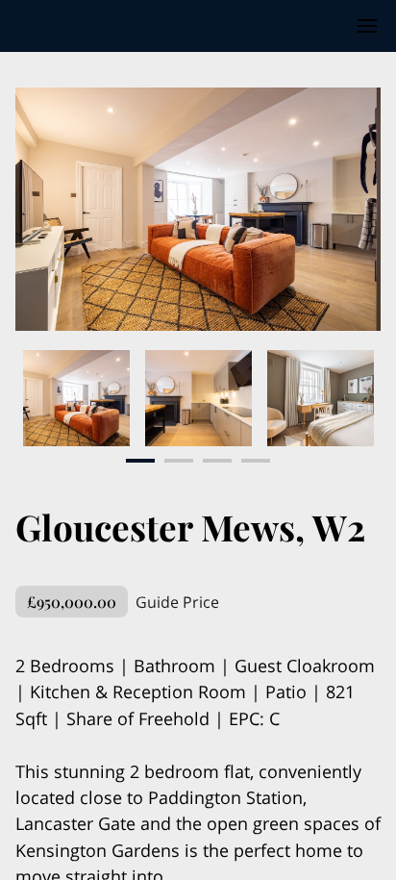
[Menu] (367, 26)
